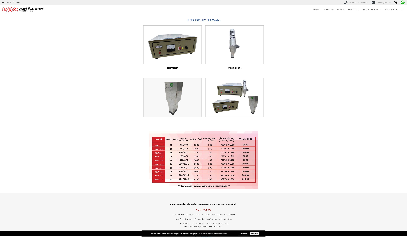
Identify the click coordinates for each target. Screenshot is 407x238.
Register (17, 2)
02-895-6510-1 (199, 224)
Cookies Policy (221, 233)
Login (6, 2)
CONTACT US (390, 9)
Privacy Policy (209, 233)
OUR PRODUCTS (370, 9)
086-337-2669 (211, 224)
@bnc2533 (218, 226)
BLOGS (341, 9)
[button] (402, 10)
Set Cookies (243, 233)
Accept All (254, 233)
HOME (316, 9)
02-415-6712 (187, 224)
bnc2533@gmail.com (198, 226)
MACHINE (353, 9)
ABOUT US (328, 9)
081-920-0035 (223, 224)
